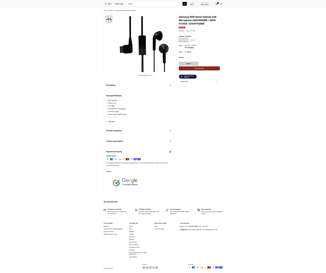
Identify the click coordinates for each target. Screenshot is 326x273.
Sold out (188, 63)
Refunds (131, 234)
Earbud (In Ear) (122, 114)
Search (131, 226)
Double (115, 117)
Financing (131, 250)
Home (105, 10)
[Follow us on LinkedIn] (157, 267)
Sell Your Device (199, 68)
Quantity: (181, 57)
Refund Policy (185, 81)
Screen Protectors (109, 231)
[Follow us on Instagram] (150, 267)
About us (131, 239)
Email (181, 226)
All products (111, 10)
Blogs (156, 226)
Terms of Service (134, 244)
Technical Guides (159, 229)
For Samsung (122, 108)
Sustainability (133, 257)
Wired (117, 111)
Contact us (132, 237)
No (115, 103)
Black (113, 106)
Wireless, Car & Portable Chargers (113, 229)
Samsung (181, 30)
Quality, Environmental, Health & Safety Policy (138, 253)
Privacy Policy (133, 242)
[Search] (185, 4)
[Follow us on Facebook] (144, 267)
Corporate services (134, 247)
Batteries (106, 226)
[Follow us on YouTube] (153, 267)
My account (204, 4)
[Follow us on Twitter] (147, 267)
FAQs (130, 229)
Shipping (131, 231)
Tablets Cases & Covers (110, 234)
